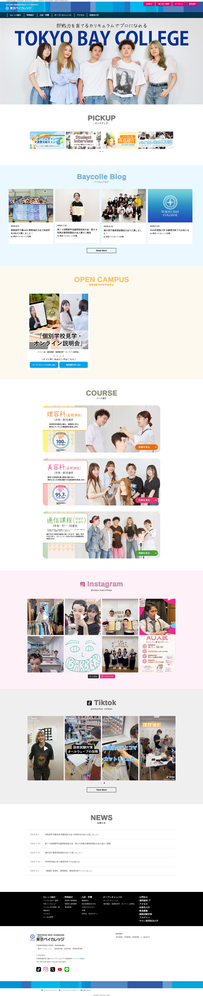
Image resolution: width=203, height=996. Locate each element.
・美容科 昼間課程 (70, 900)
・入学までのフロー (87, 907)
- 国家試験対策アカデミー (145, 916)
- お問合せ (143, 897)
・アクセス (46, 914)
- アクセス (143, 904)
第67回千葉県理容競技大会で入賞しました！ (64, 853)
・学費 (82, 910)
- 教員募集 (143, 911)
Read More (101, 250)
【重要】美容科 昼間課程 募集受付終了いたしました (68, 871)
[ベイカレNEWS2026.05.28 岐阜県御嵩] (120, 654)
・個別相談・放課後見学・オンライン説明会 (118, 904)
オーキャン (179, 4)
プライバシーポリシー (50, 990)
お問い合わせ (86, 990)
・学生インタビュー (49, 904)
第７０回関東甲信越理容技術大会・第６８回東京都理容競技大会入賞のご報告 (78, 844)
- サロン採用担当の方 (148, 921)
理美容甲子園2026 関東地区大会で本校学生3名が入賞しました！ (72, 835)
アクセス (80, 15)
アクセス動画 (79, 958)
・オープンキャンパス (110, 900)
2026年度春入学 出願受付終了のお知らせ (62, 862)
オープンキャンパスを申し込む (44, 365)
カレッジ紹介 (15, 15)
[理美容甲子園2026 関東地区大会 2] (120, 617)
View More (101, 790)
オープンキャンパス (63, 15)
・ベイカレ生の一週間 (50, 900)
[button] (100, 151)
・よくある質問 (47, 917)
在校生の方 (94, 15)
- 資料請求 (143, 900)
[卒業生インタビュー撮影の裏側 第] (45, 617)
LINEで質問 (164, 4)
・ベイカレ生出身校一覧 (51, 907)
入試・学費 (44, 15)
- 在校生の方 (144, 907)
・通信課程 (67, 907)
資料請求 (192, 4)
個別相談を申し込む (73, 365)
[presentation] (30, 750)
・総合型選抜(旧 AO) (88, 904)
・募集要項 (84, 900)
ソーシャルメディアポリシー (70, 990)
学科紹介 (30, 15)
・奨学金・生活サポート (89, 914)
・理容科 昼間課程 (70, 904)
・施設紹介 (46, 910)
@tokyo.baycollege (101, 590)
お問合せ (149, 4)
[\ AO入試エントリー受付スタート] (157, 654)
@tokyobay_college (101, 709)
